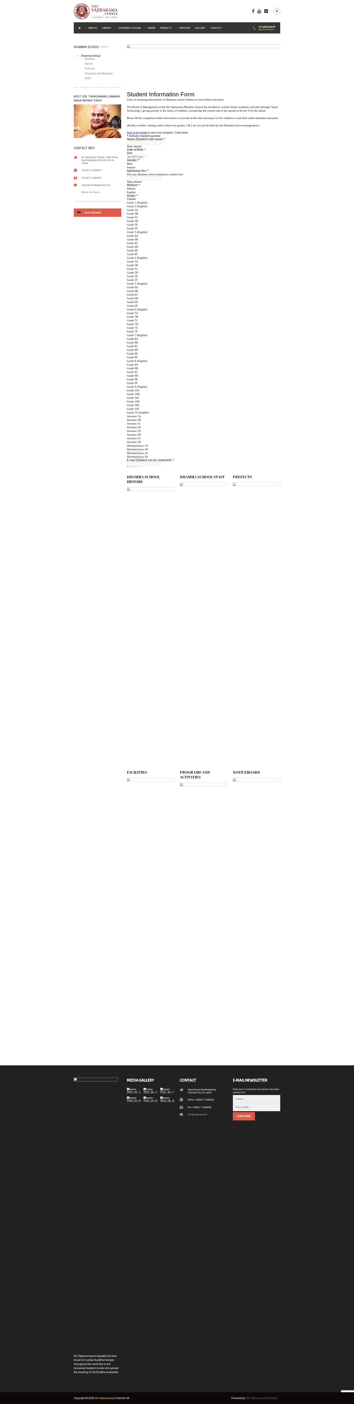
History (89, 63)
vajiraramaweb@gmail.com (95, 185)
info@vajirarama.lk (197, 1114)
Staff (88, 78)
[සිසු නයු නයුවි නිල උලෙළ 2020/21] (133, 1098)
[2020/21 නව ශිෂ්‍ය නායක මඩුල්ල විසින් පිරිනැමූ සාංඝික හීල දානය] (150, 1098)
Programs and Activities (99, 73)
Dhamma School (90, 55)
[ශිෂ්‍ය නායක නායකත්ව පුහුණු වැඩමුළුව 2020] (167, 1098)
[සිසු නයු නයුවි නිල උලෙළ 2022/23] (150, 1089)
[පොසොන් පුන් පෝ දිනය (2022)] (133, 1089)
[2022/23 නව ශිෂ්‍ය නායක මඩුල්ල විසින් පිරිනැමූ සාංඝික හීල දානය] (167, 1089)
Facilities (90, 58)
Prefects (90, 68)
